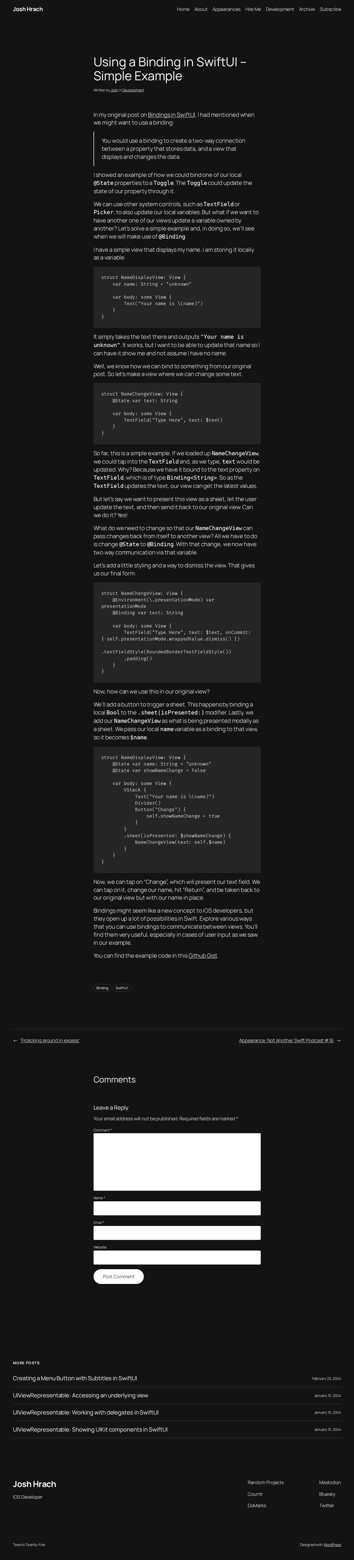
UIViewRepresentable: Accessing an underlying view (80, 1395)
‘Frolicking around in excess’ (50, 1040)
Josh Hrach (28, 9)
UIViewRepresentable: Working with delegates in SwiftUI (86, 1412)
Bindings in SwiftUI (171, 115)
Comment (103, 1130)
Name (99, 1197)
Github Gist (203, 955)
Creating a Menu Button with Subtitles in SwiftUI (75, 1378)
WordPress (332, 1544)
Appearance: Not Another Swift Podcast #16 (286, 1040)
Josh (114, 90)
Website (100, 1247)
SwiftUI (122, 987)
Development (133, 90)
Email (99, 1222)
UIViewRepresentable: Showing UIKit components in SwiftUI (90, 1429)
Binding (102, 987)
